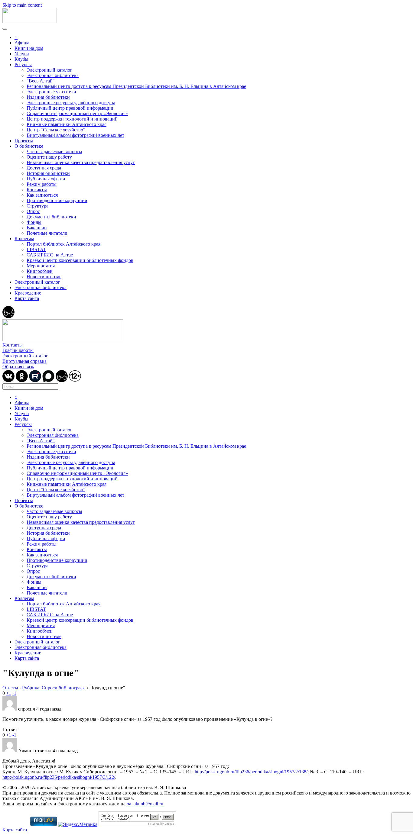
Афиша (22, 42)
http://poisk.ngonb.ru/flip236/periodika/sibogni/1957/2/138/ (251, 771)
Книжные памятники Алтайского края (66, 124)
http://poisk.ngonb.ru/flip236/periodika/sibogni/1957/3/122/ (58, 777)
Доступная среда (44, 167)
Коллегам (24, 238)
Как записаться (42, 195)
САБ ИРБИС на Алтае (50, 254)
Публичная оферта (46, 178)
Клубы (21, 59)
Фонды (34, 222)
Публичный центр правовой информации (70, 108)
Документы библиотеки (51, 216)
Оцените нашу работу (49, 157)
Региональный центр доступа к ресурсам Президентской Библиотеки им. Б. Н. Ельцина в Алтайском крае (136, 86)
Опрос (33, 211)
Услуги (22, 53)
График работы (18, 350)
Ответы (10, 687)
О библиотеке (29, 146)
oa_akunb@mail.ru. (145, 803)
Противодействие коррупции (57, 200)
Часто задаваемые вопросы (54, 151)
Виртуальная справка (24, 361)
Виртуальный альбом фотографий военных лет (75, 135)
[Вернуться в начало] (29, 21)
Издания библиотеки (48, 97)
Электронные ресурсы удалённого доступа (71, 102)
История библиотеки (48, 173)
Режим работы (42, 184)
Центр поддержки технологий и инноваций (72, 118)
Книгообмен (40, 271)
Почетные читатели (47, 233)
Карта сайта (27, 298)
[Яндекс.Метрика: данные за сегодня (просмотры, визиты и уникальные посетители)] (77, 824)
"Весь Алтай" (41, 80)
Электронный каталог (49, 70)
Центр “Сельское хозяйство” (56, 129)
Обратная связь (18, 366)
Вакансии (37, 227)
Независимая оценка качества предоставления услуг (81, 162)
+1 (8, 693)
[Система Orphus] (137, 824)
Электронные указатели (51, 91)
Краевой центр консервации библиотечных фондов (80, 260)
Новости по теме (44, 276)
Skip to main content (22, 5)
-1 (14, 693)
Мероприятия (41, 265)
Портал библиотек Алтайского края (63, 244)
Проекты (24, 140)
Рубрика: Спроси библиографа (54, 687)
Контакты (37, 189)
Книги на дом (29, 48)
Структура (37, 205)
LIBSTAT (36, 249)
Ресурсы (23, 64)
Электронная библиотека (53, 75)
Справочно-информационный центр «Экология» (77, 113)
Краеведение (28, 292)
